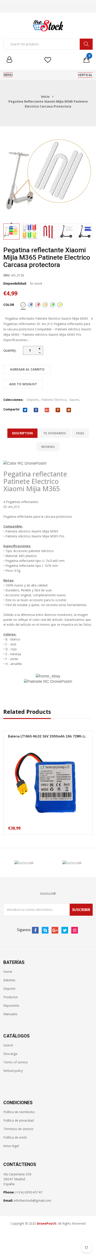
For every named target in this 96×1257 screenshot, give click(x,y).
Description (22, 433)
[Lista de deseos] (47, 59)
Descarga (10, 1054)
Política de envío (15, 1137)
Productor (10, 997)
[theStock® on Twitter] (64, 930)
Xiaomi (74, 400)
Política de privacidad (18, 1120)
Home (7, 971)
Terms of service (15, 1062)
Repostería (11, 1005)
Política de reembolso (19, 1112)
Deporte (33, 400)
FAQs (80, 433)
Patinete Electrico (54, 400)
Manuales (10, 1014)
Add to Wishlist (23, 384)
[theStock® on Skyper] (45, 930)
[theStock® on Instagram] (74, 930)
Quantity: (9, 350)
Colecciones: (13, 400)
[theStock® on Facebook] (35, 930)
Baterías (9, 980)
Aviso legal (11, 1146)
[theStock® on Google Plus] (55, 930)
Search (8, 1045)
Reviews (48, 447)
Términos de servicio (18, 1129)
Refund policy (13, 1071)
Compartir (11, 409)
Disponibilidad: (15, 283)
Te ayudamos (54, 433)
